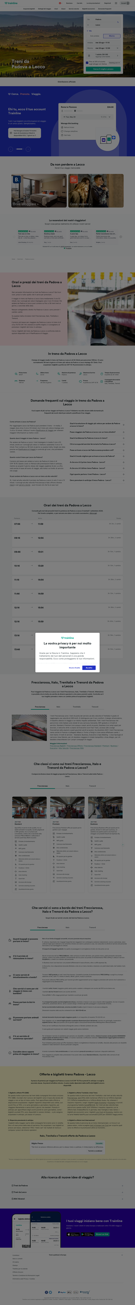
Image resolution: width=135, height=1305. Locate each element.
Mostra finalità (74, 668)
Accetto (89, 668)
